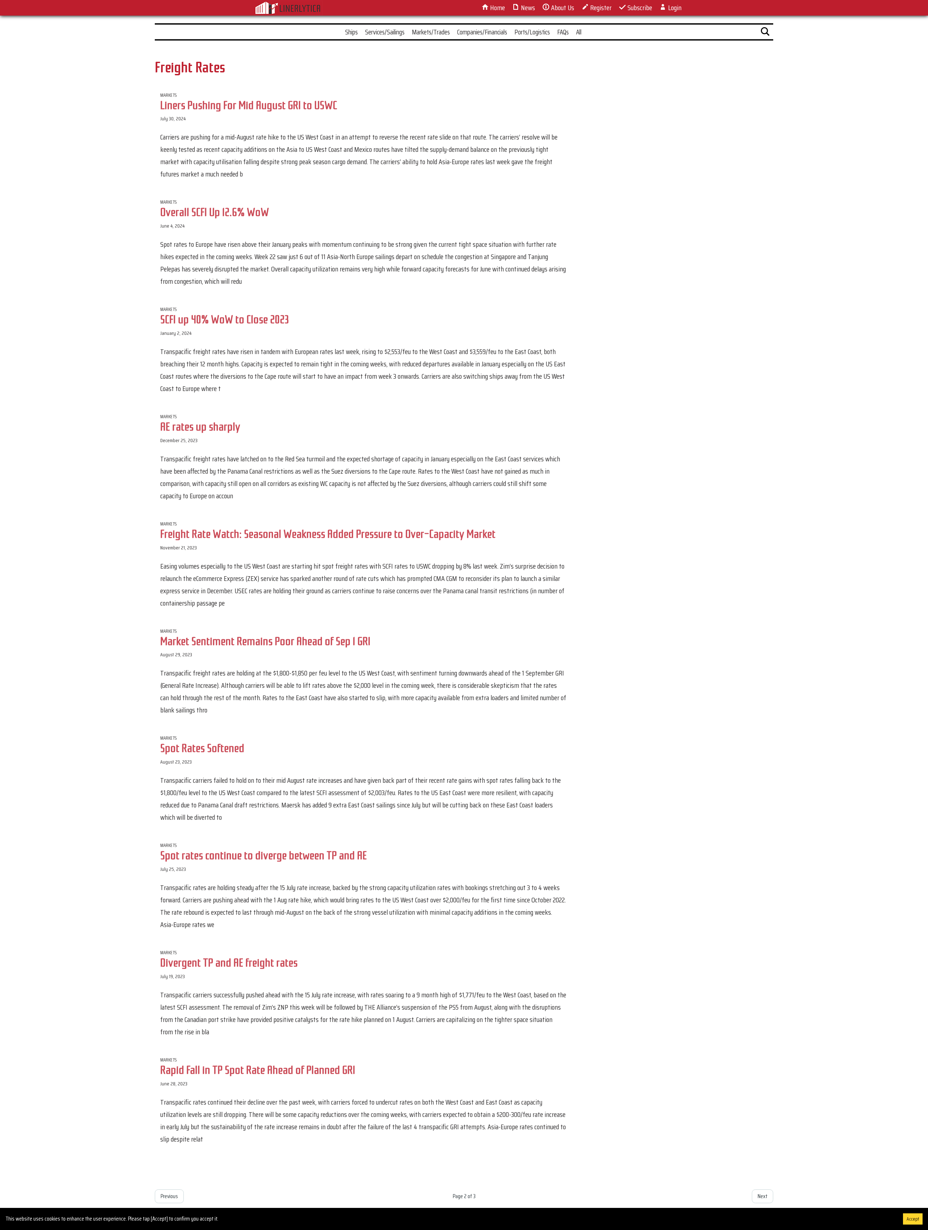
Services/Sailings (385, 31)
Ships (351, 31)
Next (762, 1196)
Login (674, 7)
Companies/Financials (482, 31)
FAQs (563, 31)
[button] (765, 33)
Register (600, 7)
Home (497, 7)
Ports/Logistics (532, 31)
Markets (168, 95)
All (578, 31)
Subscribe (639, 7)
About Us (562, 7)
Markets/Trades (431, 31)
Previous (169, 1196)
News (527, 7)
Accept (913, 1219)
